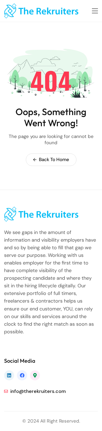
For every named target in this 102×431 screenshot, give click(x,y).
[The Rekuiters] (45, 11)
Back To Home (53, 159)
